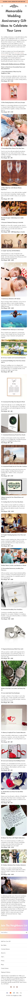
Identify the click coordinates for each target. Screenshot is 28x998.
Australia (21, 222)
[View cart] (26, 6)
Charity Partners (4, 968)
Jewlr (22, 649)
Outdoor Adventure (21, 865)
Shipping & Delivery (5, 972)
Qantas (18, 298)
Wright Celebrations (20, 837)
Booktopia (17, 693)
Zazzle (23, 434)
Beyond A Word (21, 401)
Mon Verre (21, 148)
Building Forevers (20, 760)
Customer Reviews (5, 949)
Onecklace (19, 609)
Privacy (2, 960)
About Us (3, 953)
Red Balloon (17, 250)
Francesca (3, 570)
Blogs (2, 964)
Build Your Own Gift (5, 941)
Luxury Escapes (21, 102)
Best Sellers (3, 945)
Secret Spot (21, 329)
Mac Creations (23, 466)
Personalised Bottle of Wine (9, 71)
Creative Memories (20, 732)
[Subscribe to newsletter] (26, 932)
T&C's (2, 956)
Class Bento (20, 501)
